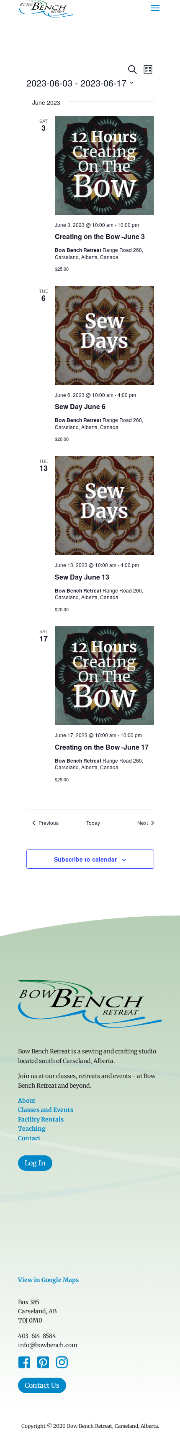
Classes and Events (45, 1110)
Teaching (32, 1128)
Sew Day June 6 (80, 406)
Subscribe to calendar (85, 859)
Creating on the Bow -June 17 (102, 747)
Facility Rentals (41, 1119)
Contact (29, 1138)
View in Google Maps (48, 1280)
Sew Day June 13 (82, 577)
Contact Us (42, 1385)
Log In (35, 1163)
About (27, 1100)
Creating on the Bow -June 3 (100, 236)
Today (93, 822)
